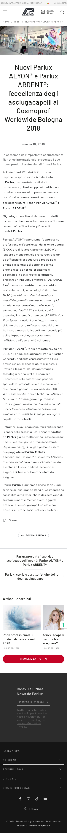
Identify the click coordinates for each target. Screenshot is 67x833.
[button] (62, 12)
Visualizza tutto (33, 658)
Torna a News (36, 535)
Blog (17, 21)
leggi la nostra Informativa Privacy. (31, 723)
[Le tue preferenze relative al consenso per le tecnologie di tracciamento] (63, 624)
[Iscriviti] (48, 702)
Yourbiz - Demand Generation (33, 825)
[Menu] (5, 12)
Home (6, 21)
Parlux (19, 821)
